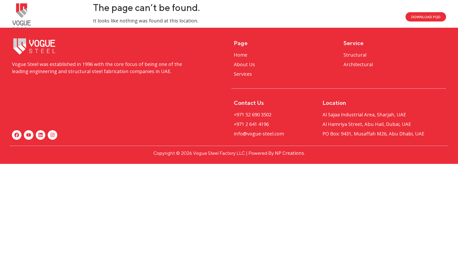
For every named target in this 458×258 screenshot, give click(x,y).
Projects (282, 16)
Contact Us (357, 16)
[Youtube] (28, 135)
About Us (249, 16)
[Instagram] (52, 135)
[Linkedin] (40, 135)
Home (219, 16)
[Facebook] (16, 135)
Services (321, 16)
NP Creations (289, 153)
